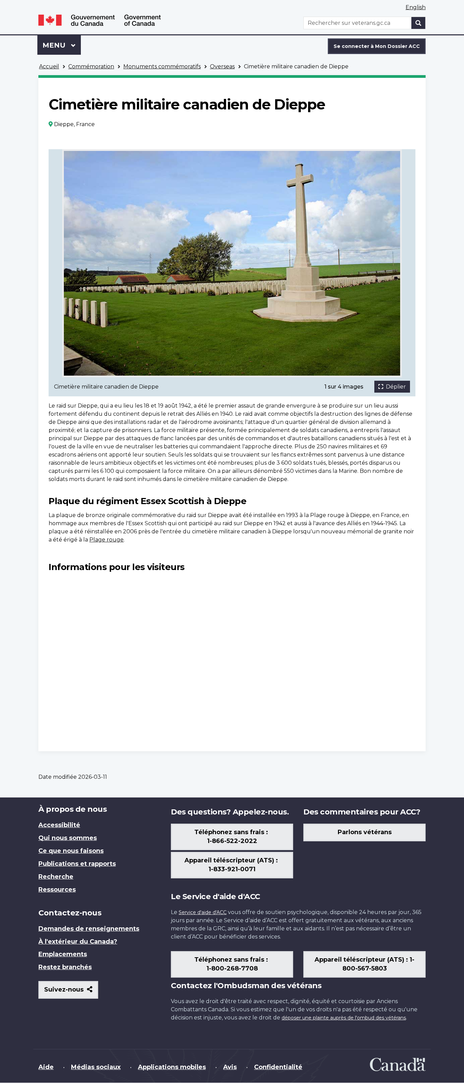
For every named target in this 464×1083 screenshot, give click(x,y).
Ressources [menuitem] (57, 889)
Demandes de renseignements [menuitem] (88, 928)
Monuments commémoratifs (162, 66)
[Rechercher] (418, 23)
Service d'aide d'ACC (203, 912)
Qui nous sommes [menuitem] (67, 838)
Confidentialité (278, 1067)
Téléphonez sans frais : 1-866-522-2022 (232, 836)
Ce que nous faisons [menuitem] (71, 851)
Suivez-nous (71, 992)
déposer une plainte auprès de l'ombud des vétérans (344, 1018)
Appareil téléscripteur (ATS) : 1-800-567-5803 (364, 964)
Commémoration (91, 66)
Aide (46, 1067)
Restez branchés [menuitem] (65, 967)
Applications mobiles (172, 1067)
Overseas (222, 66)
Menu (61, 45)
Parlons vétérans (365, 832)
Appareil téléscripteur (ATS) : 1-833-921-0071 (232, 865)
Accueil (49, 66)
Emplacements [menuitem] (62, 954)
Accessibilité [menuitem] (59, 825)
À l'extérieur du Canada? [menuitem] (77, 941)
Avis (230, 1067)
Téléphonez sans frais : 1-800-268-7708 (232, 964)
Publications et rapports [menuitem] (77, 863)
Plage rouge (106, 539)
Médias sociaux (96, 1067)
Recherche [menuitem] (55, 876)
